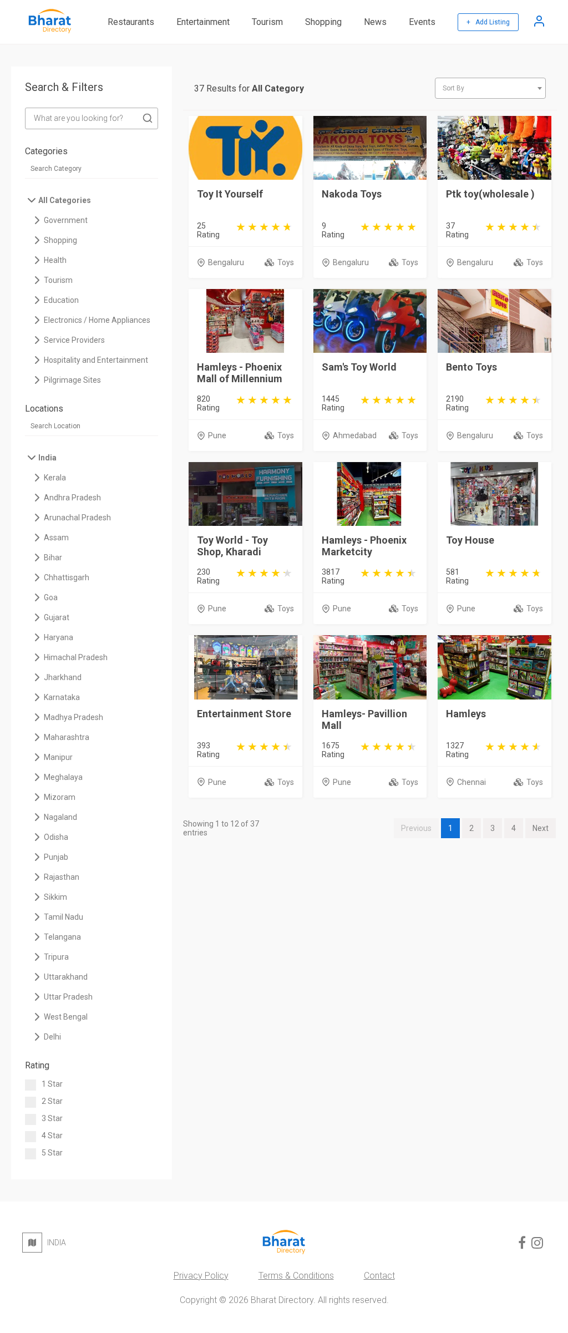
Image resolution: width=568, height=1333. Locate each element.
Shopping (323, 22)
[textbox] (490, 88)
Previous (416, 828)
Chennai (471, 782)
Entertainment (203, 22)
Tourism (267, 22)
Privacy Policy (201, 1275)
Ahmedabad (355, 435)
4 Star (52, 1135)
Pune (217, 435)
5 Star (52, 1152)
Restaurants (131, 22)
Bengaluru (226, 262)
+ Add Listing (488, 22)
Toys (285, 262)
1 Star (52, 1083)
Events (422, 22)
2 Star (52, 1101)
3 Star (52, 1118)
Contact (379, 1275)
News (375, 22)
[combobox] (490, 88)
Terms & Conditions (296, 1275)
